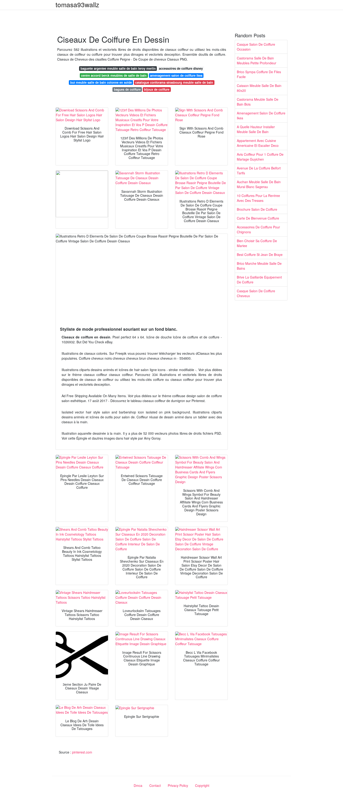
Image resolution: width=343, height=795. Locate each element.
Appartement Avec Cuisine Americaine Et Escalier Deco (258, 143)
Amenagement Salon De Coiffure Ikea (261, 115)
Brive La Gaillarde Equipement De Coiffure (259, 279)
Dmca (138, 785)
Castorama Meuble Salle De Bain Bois (257, 102)
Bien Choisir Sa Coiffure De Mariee (257, 243)
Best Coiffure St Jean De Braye (260, 254)
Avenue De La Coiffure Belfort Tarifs (259, 170)
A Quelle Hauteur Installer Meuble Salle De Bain (256, 129)
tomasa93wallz (77, 4)
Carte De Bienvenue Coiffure (258, 218)
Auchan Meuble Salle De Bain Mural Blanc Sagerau (259, 184)
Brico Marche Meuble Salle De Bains (259, 266)
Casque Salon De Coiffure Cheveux (256, 293)
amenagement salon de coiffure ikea (176, 75)
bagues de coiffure (127, 89)
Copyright (202, 785)
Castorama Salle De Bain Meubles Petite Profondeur (256, 60)
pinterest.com (82, 752)
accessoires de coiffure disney (181, 68)
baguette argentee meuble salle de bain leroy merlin (118, 68)
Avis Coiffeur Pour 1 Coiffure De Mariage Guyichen (260, 157)
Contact (155, 785)
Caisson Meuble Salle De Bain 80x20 (259, 88)
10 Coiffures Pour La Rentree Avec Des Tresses (258, 198)
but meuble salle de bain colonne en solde (101, 82)
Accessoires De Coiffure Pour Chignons (258, 229)
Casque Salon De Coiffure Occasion (256, 47)
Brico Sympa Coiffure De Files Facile (259, 74)
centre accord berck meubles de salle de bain (114, 75)
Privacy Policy (178, 785)
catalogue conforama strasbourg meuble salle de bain (174, 82)
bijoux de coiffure (156, 89)
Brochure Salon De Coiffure (257, 209)
